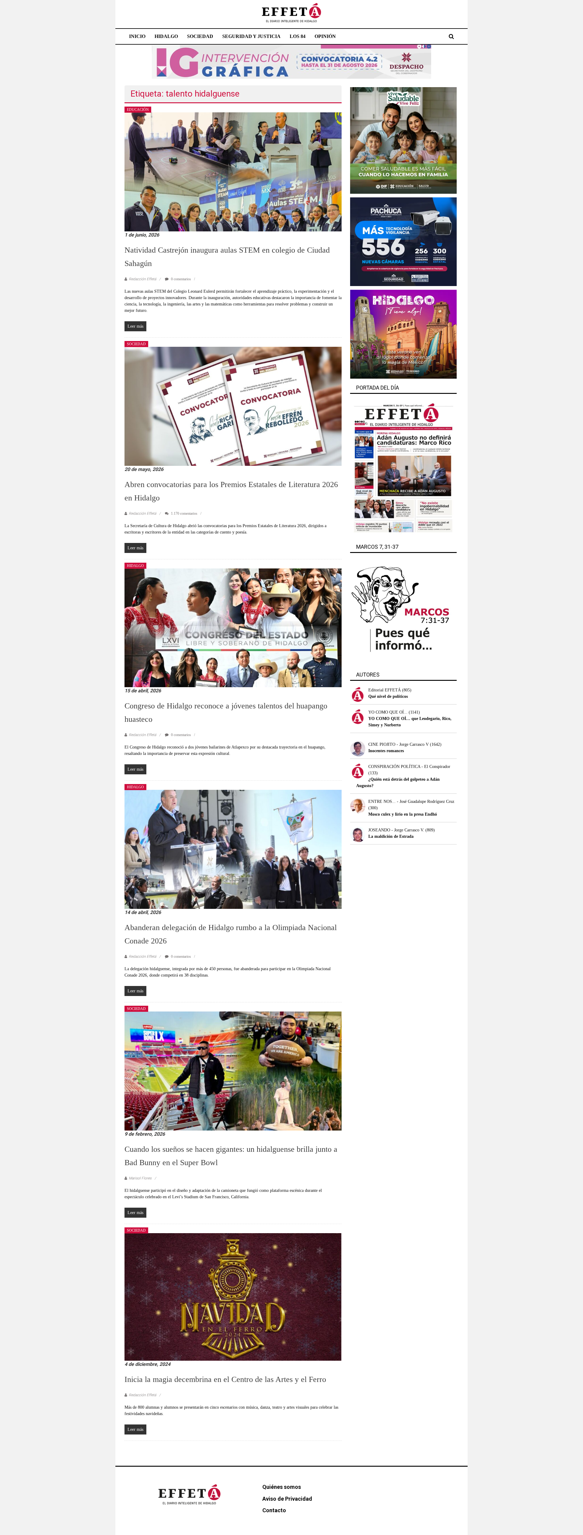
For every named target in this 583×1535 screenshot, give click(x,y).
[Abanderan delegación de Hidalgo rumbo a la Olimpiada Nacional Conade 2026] (233, 849)
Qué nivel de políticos (388, 696)
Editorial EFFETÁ (384, 690)
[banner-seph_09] (403, 140)
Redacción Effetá (142, 279)
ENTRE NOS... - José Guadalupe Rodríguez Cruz (411, 801)
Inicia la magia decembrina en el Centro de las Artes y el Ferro (225, 1379)
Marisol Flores (140, 1178)
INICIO (137, 36)
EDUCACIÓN (138, 109)
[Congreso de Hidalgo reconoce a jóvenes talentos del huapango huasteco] (233, 627)
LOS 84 (297, 36)
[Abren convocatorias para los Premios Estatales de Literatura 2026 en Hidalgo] (233, 406)
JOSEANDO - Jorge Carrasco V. (396, 830)
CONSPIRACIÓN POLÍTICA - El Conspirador (409, 766)
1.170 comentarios (183, 513)
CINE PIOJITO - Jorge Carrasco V (398, 744)
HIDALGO (166, 36)
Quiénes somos (281, 1487)
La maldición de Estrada (391, 836)
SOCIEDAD (200, 36)
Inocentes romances (386, 751)
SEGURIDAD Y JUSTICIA (251, 36)
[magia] (403, 334)
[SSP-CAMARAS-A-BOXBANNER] (403, 241)
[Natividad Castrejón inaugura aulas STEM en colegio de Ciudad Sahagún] (233, 171)
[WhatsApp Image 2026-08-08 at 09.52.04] (291, 61)
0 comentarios (180, 279)
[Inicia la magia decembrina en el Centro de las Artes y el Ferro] (233, 1296)
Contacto (274, 1510)
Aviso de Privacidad (287, 1499)
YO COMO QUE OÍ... (387, 712)
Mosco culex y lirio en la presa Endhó (402, 814)
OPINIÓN (325, 36)
